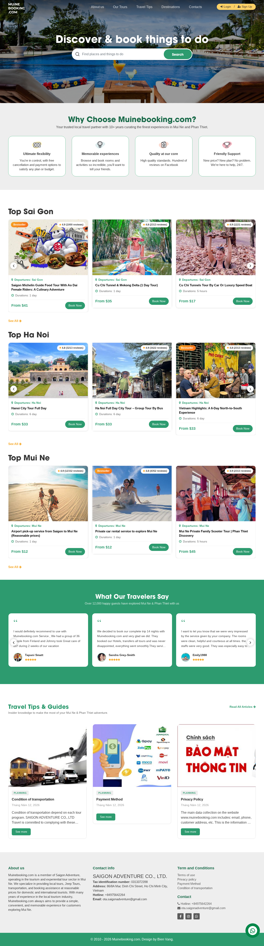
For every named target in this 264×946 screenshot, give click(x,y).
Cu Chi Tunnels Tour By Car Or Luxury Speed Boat (215, 285)
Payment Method (109, 799)
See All (13, 321)
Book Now (75, 305)
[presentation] (13, 265)
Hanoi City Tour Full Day (28, 408)
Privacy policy (186, 879)
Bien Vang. (165, 939)
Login (227, 6)
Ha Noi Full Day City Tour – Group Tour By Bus (129, 408)
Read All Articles (241, 706)
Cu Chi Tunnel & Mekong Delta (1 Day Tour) (126, 285)
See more (21, 831)
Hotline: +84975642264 (196, 903)
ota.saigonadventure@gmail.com (203, 908)
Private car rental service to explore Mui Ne (126, 531)
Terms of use (186, 875)
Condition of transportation (33, 799)
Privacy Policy (192, 799)
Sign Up (246, 6)
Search (178, 54)
